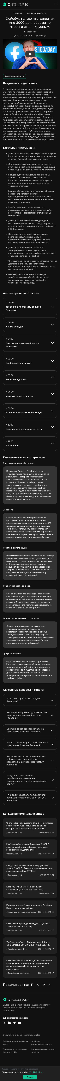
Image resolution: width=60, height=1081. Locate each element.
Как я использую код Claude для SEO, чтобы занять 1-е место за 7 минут (28, 925)
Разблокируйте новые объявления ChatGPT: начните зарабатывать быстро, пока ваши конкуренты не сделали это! (27, 847)
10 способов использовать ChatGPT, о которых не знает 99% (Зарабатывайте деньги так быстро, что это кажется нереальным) (29, 826)
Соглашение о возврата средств (42, 1050)
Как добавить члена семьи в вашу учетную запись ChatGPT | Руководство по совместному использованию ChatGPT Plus (29, 868)
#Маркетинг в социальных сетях (21, 912)
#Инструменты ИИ (14, 832)
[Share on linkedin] (9, 1023)
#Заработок (30, 32)
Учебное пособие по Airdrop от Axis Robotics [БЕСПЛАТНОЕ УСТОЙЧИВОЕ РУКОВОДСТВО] (28, 943)
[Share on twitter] (4, 1023)
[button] (30, 54)
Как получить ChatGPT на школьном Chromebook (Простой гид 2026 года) (24, 888)
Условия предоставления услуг (15, 1042)
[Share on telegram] (14, 1023)
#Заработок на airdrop (16, 949)
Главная (18, 13)
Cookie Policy (35, 1072)
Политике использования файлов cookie (15, 1050)
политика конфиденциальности (41, 1042)
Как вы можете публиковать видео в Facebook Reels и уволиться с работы (29, 906)
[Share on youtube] (19, 1023)
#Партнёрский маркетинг (17, 973)
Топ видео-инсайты (36, 13)
